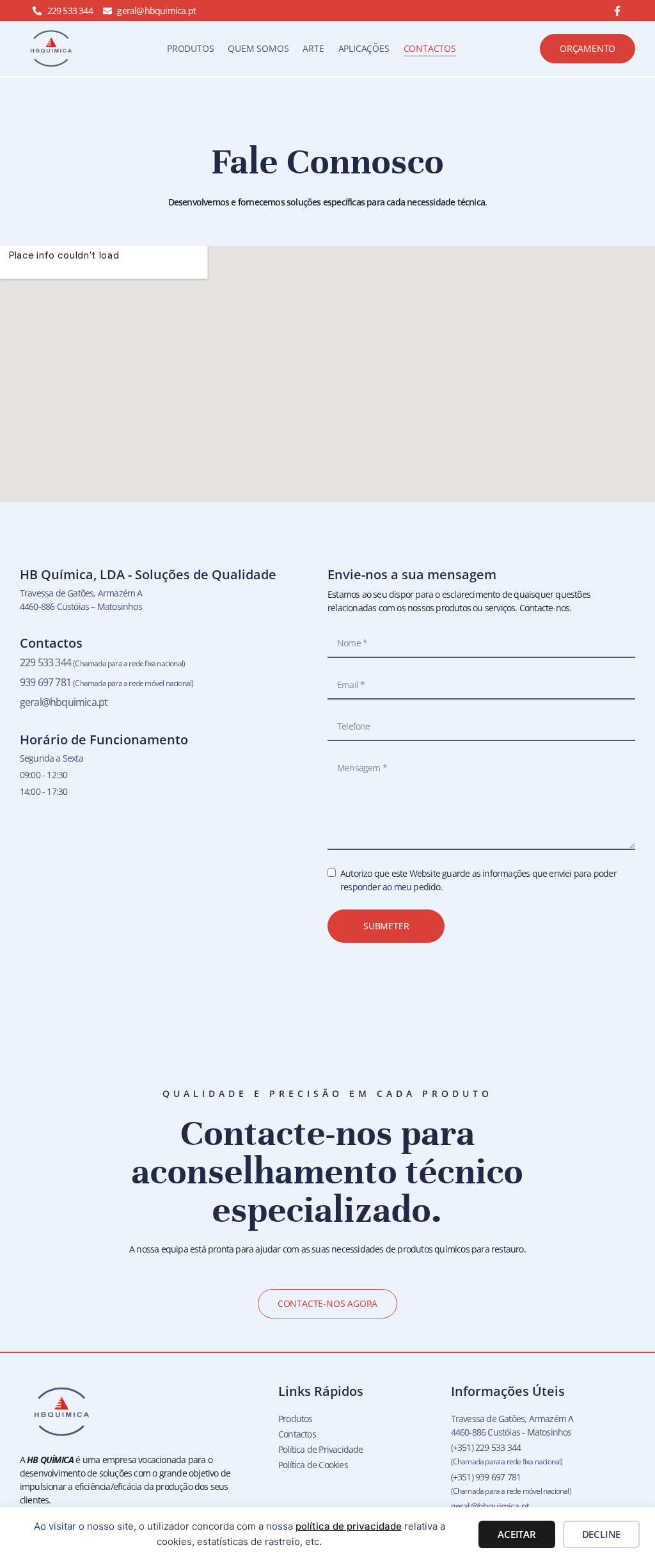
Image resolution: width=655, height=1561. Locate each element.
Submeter (386, 926)
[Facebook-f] (617, 11)
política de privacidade (349, 1526)
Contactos (430, 48)
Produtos (190, 48)
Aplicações (364, 48)
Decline (601, 1534)
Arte (313, 48)
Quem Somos (258, 48)
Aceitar (517, 1534)
